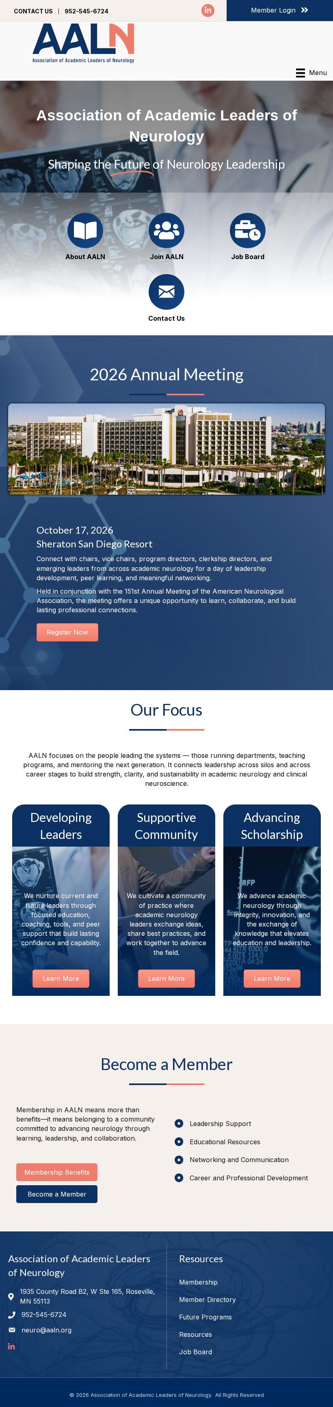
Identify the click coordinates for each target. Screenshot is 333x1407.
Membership (198, 1282)
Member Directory (207, 1299)
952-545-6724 (86, 11)
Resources (195, 1334)
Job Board (195, 1352)
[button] (56, 1172)
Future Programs (205, 1317)
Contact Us (33, 11)
